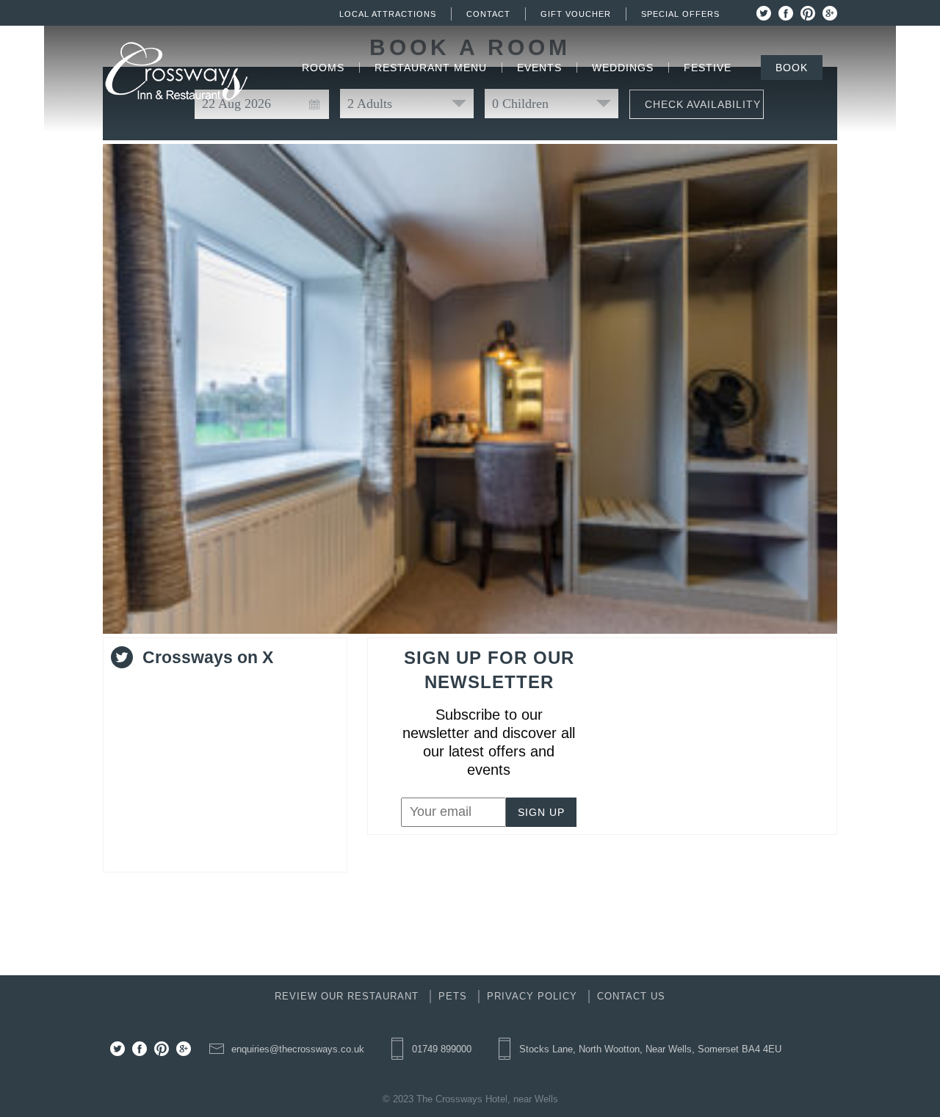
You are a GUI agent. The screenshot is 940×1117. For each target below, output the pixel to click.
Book (792, 67)
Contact (488, 14)
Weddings (623, 67)
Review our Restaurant (347, 996)
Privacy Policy (532, 996)
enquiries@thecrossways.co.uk (297, 1049)
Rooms (323, 67)
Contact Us (631, 996)
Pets (452, 996)
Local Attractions (387, 14)
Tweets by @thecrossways (189, 686)
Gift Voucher (575, 14)
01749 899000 (441, 1049)
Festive (707, 67)
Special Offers (680, 14)
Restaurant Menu (431, 67)
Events (539, 67)
